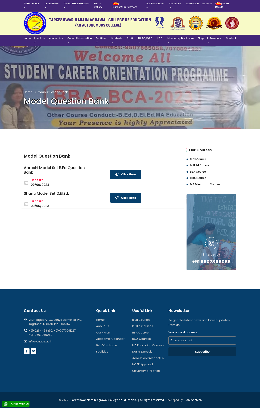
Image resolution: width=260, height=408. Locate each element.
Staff (130, 38)
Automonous (32, 3)
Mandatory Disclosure (180, 38)
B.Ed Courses (141, 320)
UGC (159, 38)
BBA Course (198, 172)
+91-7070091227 (65, 331)
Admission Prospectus (148, 358)
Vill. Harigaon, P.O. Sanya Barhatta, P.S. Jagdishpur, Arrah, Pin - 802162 (55, 322)
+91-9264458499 (40, 331)
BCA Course (198, 178)
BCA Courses (141, 339)
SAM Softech (193, 400)
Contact (231, 38)
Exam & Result (142, 351)
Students (116, 38)
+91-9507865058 (40, 335)
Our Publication (155, 3)
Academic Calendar (110, 339)
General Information (79, 38)
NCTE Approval (142, 364)
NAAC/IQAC (145, 38)
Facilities (101, 38)
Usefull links (52, 3)
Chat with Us (19, 404)
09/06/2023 (40, 185)
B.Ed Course (198, 159)
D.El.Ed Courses (142, 326)
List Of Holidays (106, 345)
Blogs (201, 38)
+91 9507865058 (211, 261)
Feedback (175, 3)
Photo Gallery (98, 5)
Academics (56, 38)
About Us (39, 38)
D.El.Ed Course (200, 165)
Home (27, 38)
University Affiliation (146, 371)
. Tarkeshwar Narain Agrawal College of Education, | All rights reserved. (117, 400)
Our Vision (103, 332)
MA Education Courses (148, 345)
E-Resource (214, 38)
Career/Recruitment (124, 7)
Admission (192, 3)
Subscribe (202, 352)
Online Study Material (76, 3)
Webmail (207, 3)
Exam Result (222, 5)
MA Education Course (205, 184)
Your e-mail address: (183, 332)
